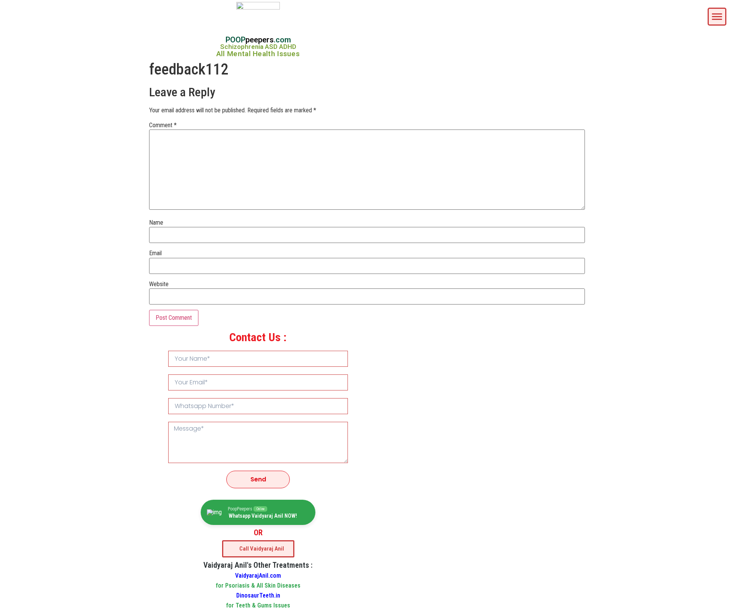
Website (159, 284)
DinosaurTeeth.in (258, 595)
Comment (163, 125)
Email (155, 253)
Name (156, 223)
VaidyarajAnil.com (258, 575)
